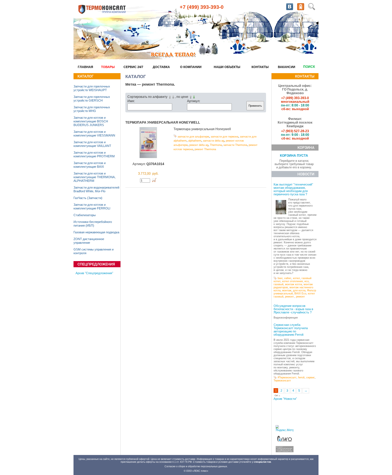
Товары (108, 67)
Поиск (309, 66)
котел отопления (292, 281)
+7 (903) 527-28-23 (295, 131)
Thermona (216, 144)
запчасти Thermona (235, 144)
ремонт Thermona (205, 149)
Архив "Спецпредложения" (94, 273)
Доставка (161, 67)
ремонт (300, 296)
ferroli (301, 377)
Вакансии (286, 67)
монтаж (286, 290)
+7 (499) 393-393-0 (202, 7)
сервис (310, 377)
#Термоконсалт (287, 377)
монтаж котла (293, 284)
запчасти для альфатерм (193, 136)
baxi (280, 278)
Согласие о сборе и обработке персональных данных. (196, 466)
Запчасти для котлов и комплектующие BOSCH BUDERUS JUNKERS (91, 121)
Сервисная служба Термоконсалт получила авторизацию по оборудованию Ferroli (291, 329)
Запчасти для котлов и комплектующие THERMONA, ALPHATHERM (95, 177)
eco (306, 281)
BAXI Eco (300, 293)
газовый (278, 284)
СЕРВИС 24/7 (133, 67)
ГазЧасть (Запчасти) (88, 198)
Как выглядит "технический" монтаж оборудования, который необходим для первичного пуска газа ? (293, 189)
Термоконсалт (282, 380)
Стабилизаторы (85, 215)
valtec (287, 278)
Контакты (260, 67)
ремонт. (289, 296)
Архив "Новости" (285, 398)
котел (296, 278)
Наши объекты (227, 67)
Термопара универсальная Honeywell (162, 122)
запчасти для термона (224, 136)
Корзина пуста (294, 155)
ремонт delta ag (198, 144)
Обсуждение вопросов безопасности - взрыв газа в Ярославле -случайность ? (293, 309)
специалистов (262, 461)
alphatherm (194, 140)
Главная (85, 67)
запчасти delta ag (213, 140)
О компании (191, 67)
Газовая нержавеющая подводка (96, 232)
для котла (299, 290)
